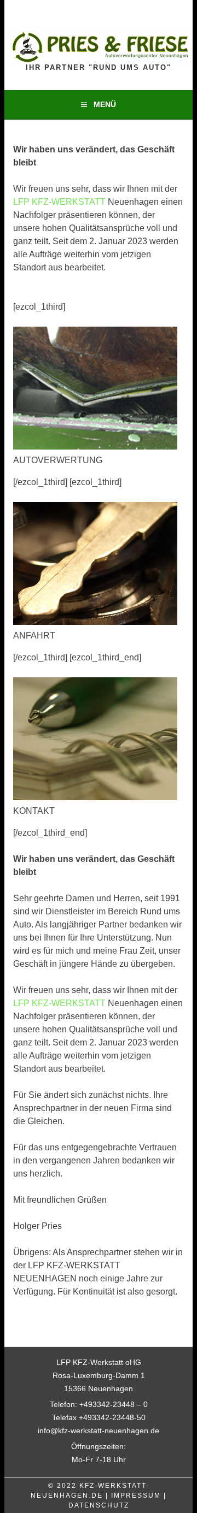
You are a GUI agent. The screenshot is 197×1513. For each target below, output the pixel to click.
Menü (105, 104)
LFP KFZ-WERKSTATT (60, 201)
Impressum (136, 1495)
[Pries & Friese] (99, 57)
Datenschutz (98, 1505)
